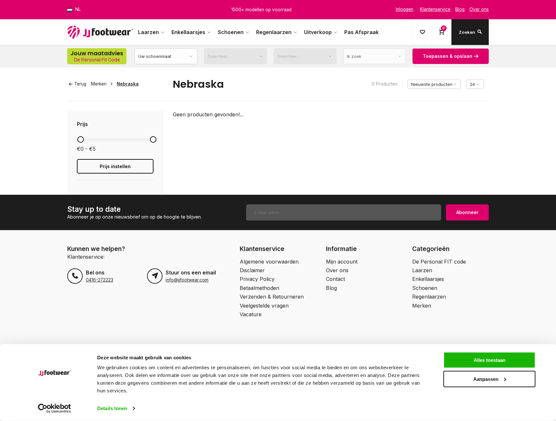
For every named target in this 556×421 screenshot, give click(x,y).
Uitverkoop (318, 32)
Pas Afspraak (361, 32)
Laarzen (148, 32)
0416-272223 (99, 279)
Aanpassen (485, 378)
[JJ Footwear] (100, 32)
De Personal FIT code (439, 261)
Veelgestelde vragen (264, 305)
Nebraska (128, 83)
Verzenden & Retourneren (272, 296)
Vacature (251, 314)
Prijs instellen (115, 166)
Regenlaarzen (274, 32)
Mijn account (341, 261)
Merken (99, 83)
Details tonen (112, 408)
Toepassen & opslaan (447, 56)
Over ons (337, 270)
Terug (80, 83)
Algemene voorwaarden (269, 261)
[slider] (80, 139)
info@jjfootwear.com (187, 279)
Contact (335, 279)
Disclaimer (252, 270)
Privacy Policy (257, 279)
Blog (331, 288)
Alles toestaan (489, 360)
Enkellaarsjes (188, 32)
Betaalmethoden (259, 288)
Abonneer (467, 212)
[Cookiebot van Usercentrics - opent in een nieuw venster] (54, 408)
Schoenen (231, 32)
